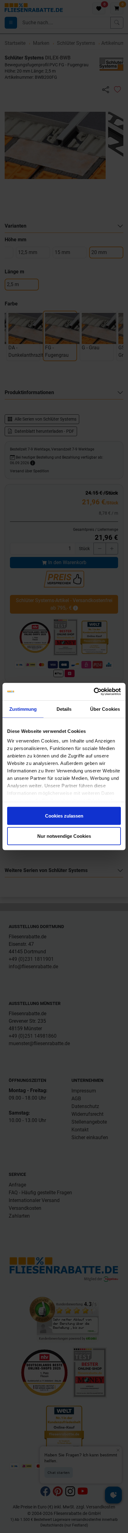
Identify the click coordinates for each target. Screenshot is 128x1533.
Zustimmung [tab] (23, 708)
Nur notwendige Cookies (64, 836)
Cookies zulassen (64, 815)
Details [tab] (64, 708)
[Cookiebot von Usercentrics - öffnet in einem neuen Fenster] (93, 692)
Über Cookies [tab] (105, 708)
